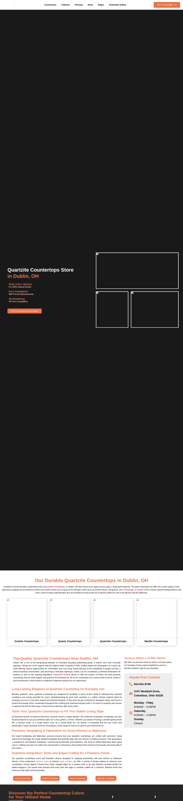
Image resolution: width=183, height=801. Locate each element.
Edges (101, 5)
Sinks (90, 5)
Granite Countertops (27, 641)
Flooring (79, 5)
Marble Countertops (156, 641)
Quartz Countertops (70, 641)
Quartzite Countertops (113, 641)
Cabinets (65, 5)
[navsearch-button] (148, 4)
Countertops (50, 5)
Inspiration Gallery (117, 5)
